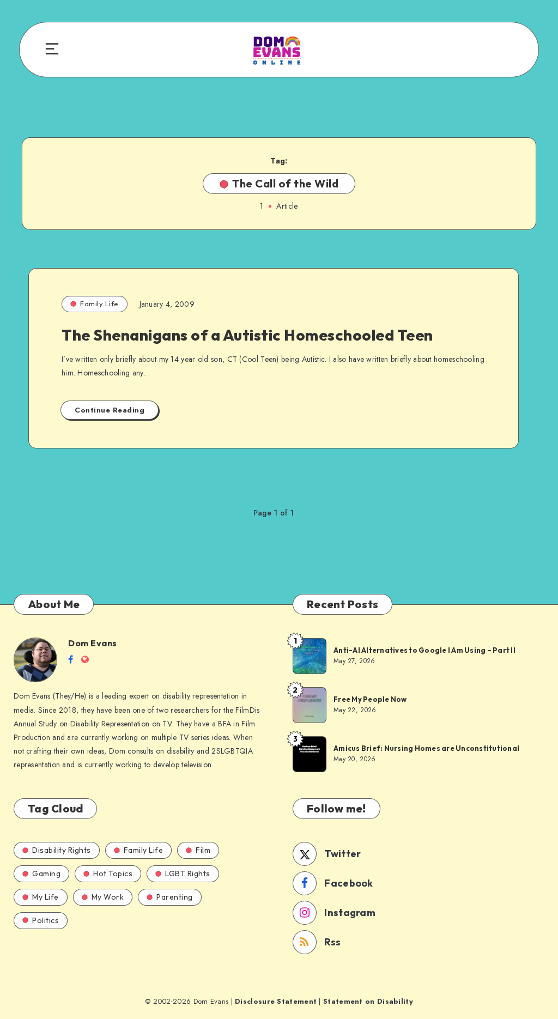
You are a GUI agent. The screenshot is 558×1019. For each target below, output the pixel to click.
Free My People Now (370, 699)
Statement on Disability (368, 1001)
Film (203, 850)
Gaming (46, 873)
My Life (45, 897)
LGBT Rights (187, 873)
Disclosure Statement (276, 1001)
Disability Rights (61, 850)
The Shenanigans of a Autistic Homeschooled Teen (247, 334)
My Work (108, 897)
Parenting (174, 897)
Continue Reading (109, 410)
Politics (45, 920)
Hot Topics (112, 873)
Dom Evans (92, 643)
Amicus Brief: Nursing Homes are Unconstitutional (426, 748)
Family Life (99, 303)
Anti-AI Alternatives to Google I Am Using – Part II (424, 650)
